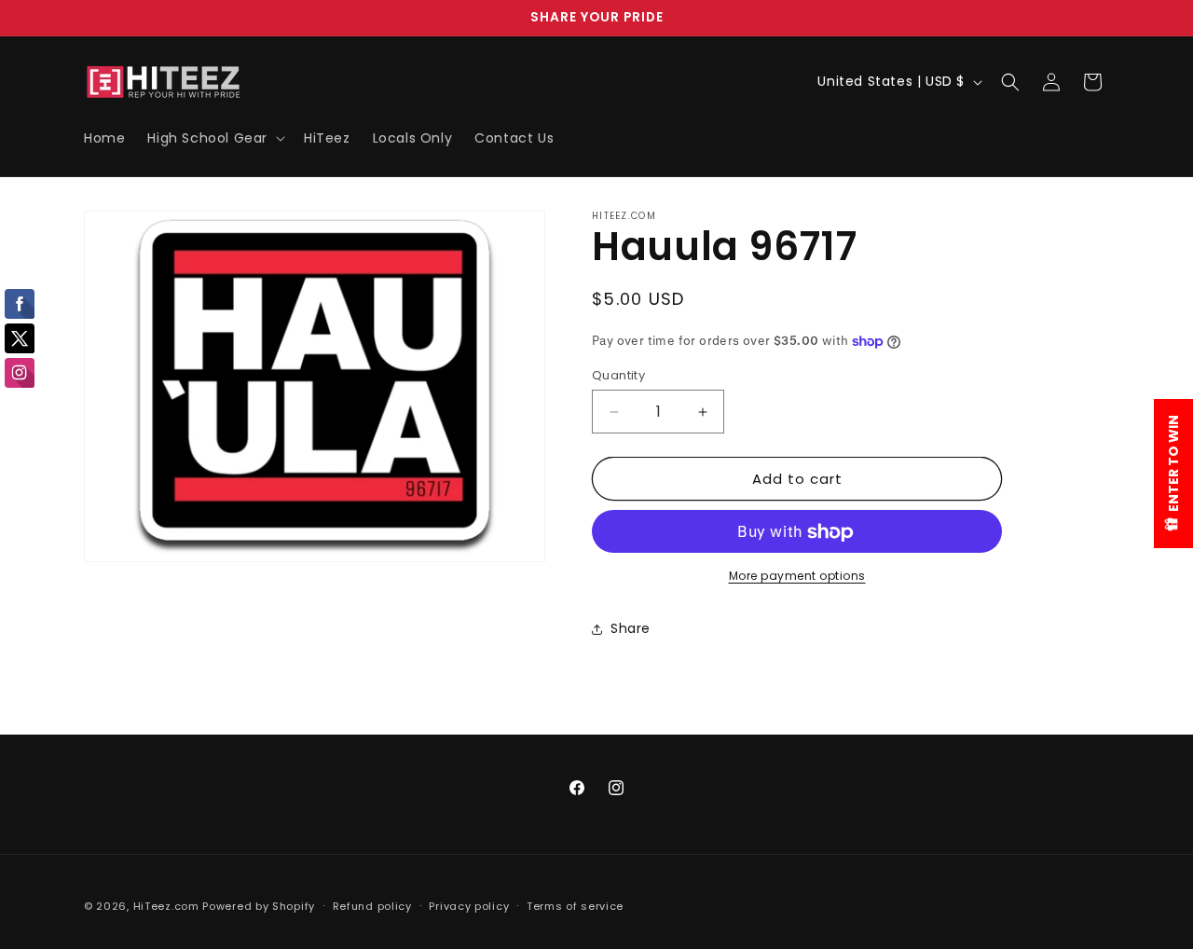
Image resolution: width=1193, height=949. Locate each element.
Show (1173, 473)
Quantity (618, 375)
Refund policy (372, 905)
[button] (214, 138)
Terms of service (575, 905)
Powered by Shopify (258, 906)
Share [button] (630, 628)
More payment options (797, 577)
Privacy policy (469, 905)
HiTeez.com (166, 906)
